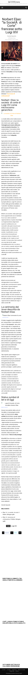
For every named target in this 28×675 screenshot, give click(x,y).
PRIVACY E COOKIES (21, 669)
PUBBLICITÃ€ (11, 671)
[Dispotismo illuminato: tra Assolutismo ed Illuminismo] (14, 557)
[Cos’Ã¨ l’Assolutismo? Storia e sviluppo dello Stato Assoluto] (14, 600)
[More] (20, 532)
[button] (26, 7)
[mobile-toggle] (2, 7)
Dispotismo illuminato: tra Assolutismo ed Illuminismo (12, 579)
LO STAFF (3, 669)
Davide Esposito (11, 36)
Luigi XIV (14, 526)
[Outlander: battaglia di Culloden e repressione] (14, 644)
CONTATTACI (14, 669)
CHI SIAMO (9, 669)
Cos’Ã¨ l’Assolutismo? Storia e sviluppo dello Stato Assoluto (14, 622)
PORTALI (17, 671)
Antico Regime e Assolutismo (11, 39)
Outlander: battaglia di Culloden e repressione (11, 665)
